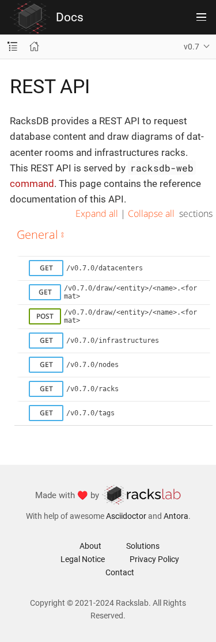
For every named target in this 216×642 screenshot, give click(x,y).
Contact (119, 572)
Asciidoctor (126, 516)
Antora (176, 516)
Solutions (143, 546)
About (90, 546)
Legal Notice (82, 559)
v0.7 (191, 46)
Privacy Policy (154, 559)
